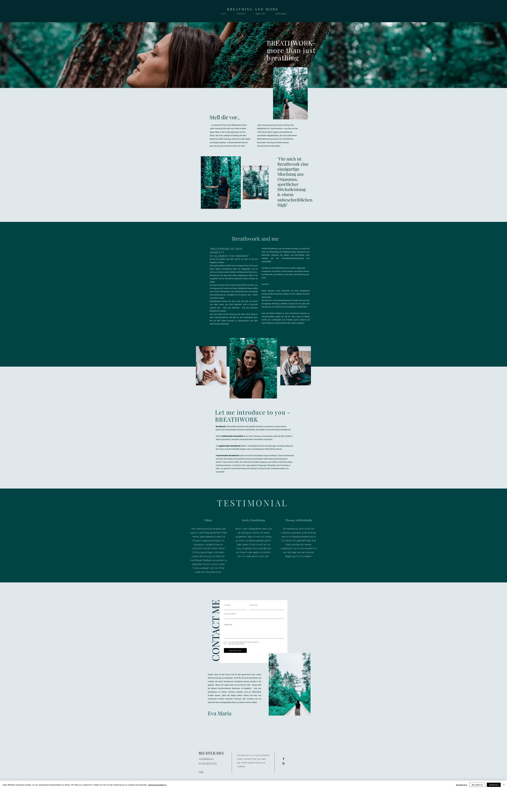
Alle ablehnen (477, 784)
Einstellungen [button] (461, 784)
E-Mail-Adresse (229, 614)
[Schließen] (503, 785)
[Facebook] (283, 758)
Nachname (253, 605)
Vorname (227, 605)
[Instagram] (283, 763)
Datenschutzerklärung (157, 784)
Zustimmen (493, 784)
